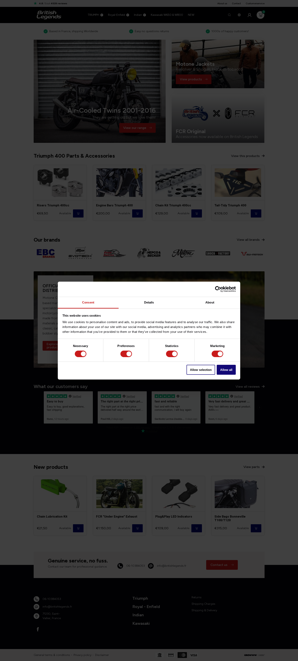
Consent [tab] (88, 302)
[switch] (126, 354)
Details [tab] (149, 302)
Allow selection (201, 369)
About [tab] (209, 302)
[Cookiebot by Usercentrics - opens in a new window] (218, 289)
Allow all (226, 369)
